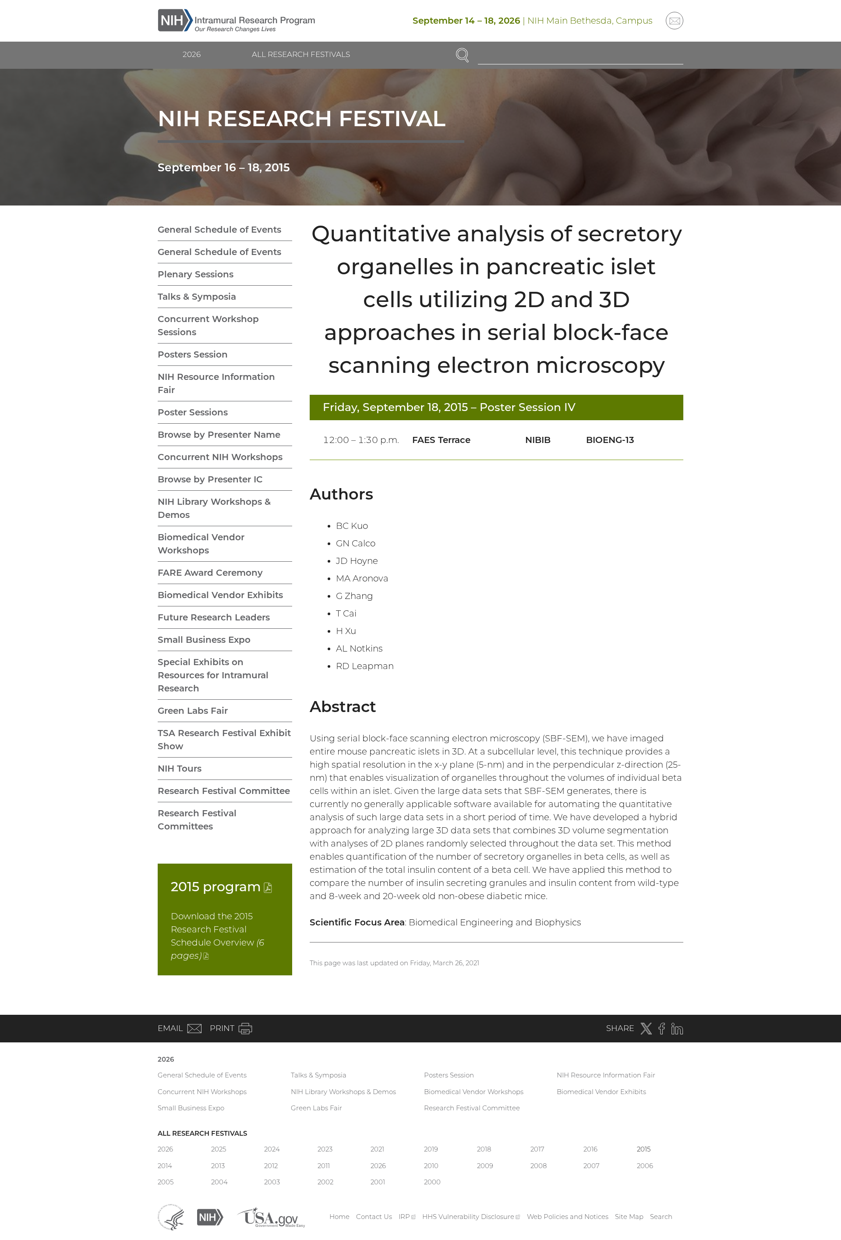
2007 (591, 1166)
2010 (431, 1166)
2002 (325, 1182)
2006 (645, 1166)
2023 (325, 1149)
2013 (218, 1166)
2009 (485, 1166)
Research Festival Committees (197, 820)
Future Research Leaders (214, 617)
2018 (484, 1149)
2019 (431, 1149)
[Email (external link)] (674, 20)
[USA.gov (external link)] (271, 1216)
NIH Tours (179, 768)
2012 (271, 1166)
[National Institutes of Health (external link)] (210, 1216)
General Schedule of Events (219, 229)
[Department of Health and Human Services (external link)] (171, 1216)
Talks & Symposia (197, 296)
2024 (272, 1149)
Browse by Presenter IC (210, 479)
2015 (221, 887)
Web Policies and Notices (567, 1216)
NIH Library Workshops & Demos (214, 508)
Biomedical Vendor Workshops (201, 544)
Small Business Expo (204, 639)
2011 (324, 1166)
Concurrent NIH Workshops (220, 457)
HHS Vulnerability (471, 1216)
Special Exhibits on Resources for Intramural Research (213, 675)
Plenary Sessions (195, 274)
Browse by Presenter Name (219, 434)
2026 (192, 54)
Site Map (629, 1216)
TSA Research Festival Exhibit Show (224, 739)
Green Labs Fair (193, 710)
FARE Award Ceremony (210, 572)
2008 (538, 1166)
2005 (165, 1182)
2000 (432, 1182)
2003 (272, 1182)
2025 (218, 1149)
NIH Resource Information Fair (216, 383)
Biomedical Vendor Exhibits (220, 595)
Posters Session (193, 354)
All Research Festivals (301, 54)
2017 (537, 1149)
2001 (378, 1182)
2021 (377, 1149)
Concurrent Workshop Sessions (208, 325)
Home (339, 1216)
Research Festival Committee (224, 791)
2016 (590, 1149)
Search (661, 1216)
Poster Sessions (193, 412)
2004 (219, 1182)
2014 (165, 1166)
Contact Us (374, 1216)
